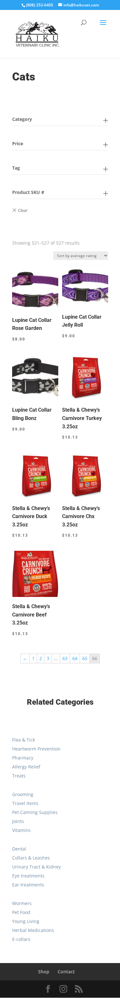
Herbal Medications (33, 930)
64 (74, 658)
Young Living (25, 921)
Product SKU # (28, 192)
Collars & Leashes (31, 858)
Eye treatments (28, 876)
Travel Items (25, 803)
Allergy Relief (26, 767)
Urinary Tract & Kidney (36, 867)
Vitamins (21, 830)
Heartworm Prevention (36, 749)
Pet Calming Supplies (35, 812)
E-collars (21, 939)
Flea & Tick (23, 740)
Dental (19, 849)
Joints (18, 821)
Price (17, 143)
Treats (19, 776)
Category (22, 119)
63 (65, 658)
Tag (16, 168)
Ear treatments (28, 885)
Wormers (22, 903)
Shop (43, 972)
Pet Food (21, 912)
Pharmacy (22, 758)
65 (84, 658)
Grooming (22, 794)
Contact (66, 972)
